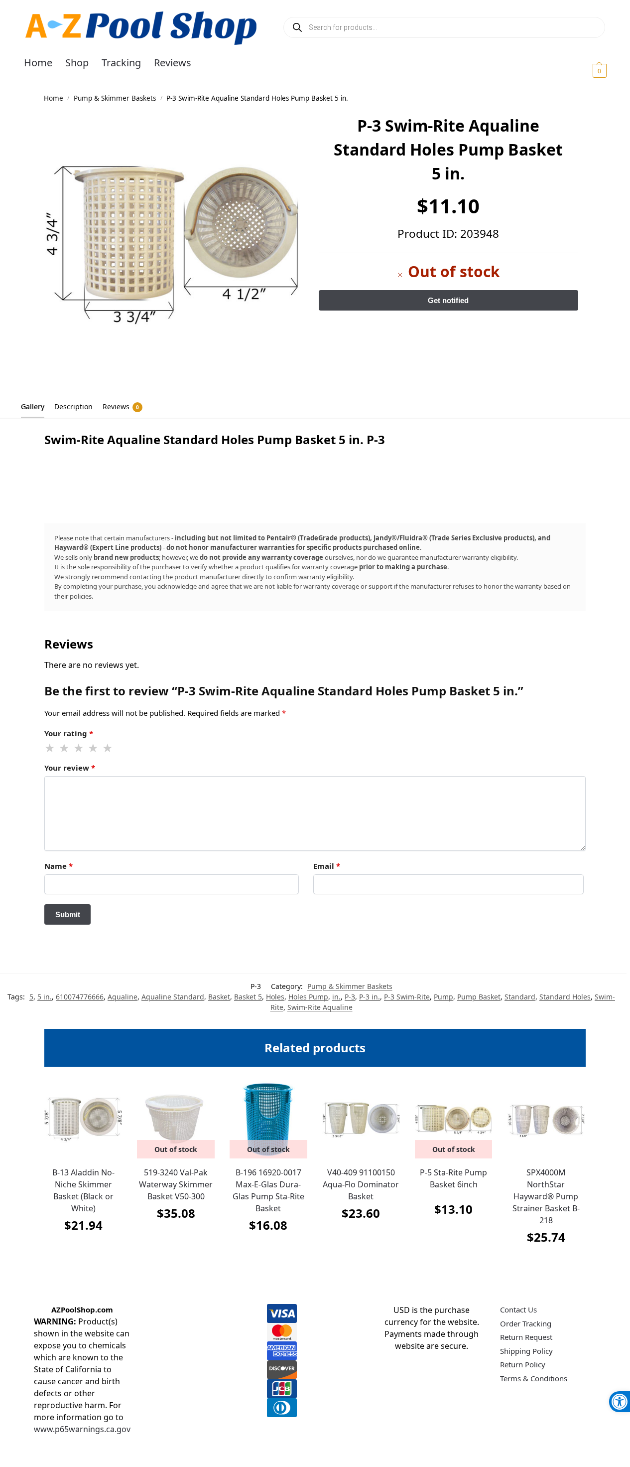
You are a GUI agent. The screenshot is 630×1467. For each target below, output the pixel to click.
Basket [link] (219, 996)
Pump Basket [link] (479, 996)
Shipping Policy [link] (526, 1351)
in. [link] (336, 996)
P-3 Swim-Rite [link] (407, 996)
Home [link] (53, 98)
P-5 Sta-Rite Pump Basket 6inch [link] (453, 1178)
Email (326, 866)
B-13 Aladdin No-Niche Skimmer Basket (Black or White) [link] (83, 1190)
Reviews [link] (121, 406)
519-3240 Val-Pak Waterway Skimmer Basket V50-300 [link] (176, 1184)
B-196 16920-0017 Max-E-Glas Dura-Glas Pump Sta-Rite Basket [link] (268, 1190)
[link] (619, 1401)
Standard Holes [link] (565, 996)
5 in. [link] (44, 996)
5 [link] (31, 996)
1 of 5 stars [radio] (50, 748)
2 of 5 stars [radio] (65, 748)
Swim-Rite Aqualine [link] (320, 1007)
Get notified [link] (176, 1238)
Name (58, 866)
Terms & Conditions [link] (533, 1378)
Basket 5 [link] (248, 996)
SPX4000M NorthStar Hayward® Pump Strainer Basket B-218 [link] (546, 1196)
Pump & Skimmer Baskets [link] (115, 98)
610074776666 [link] (80, 996)
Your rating (68, 733)
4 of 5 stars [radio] (94, 748)
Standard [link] (519, 996)
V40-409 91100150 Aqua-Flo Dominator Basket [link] (361, 1184)
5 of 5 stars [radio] (108, 748)
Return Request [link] (526, 1337)
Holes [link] (275, 996)
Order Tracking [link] (525, 1323)
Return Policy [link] (522, 1364)
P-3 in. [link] (369, 996)
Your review (69, 768)
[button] (587, 70)
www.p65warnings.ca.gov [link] (82, 1429)
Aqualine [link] (122, 996)
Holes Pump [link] (308, 996)
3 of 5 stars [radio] (79, 748)
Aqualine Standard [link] (172, 996)
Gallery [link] (32, 406)
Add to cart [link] (83, 1250)
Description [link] (73, 406)
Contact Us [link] (518, 1309)
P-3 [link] (350, 996)
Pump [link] (443, 996)
